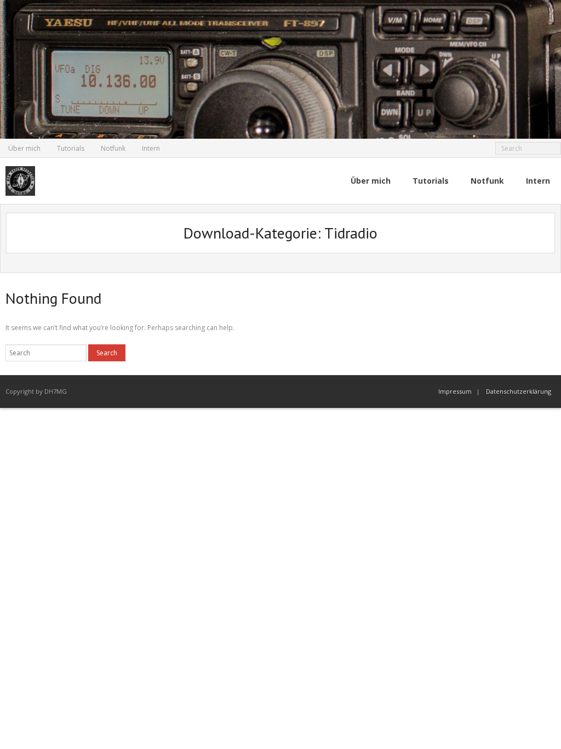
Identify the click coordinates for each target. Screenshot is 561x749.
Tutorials (70, 148)
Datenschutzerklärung (518, 391)
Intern (151, 148)
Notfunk (113, 148)
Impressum (455, 391)
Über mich (24, 148)
